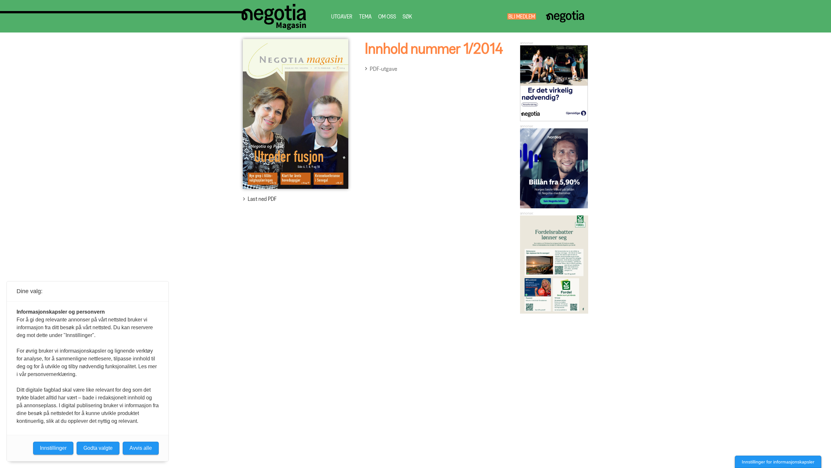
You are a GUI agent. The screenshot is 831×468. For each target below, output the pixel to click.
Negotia (565, 16)
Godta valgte (98, 448)
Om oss (387, 16)
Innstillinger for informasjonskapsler (778, 461)
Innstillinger (53, 448)
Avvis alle (141, 448)
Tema (365, 16)
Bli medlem (521, 16)
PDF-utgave (383, 68)
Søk (407, 16)
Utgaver (342, 16)
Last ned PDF (262, 199)
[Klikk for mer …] (554, 119)
